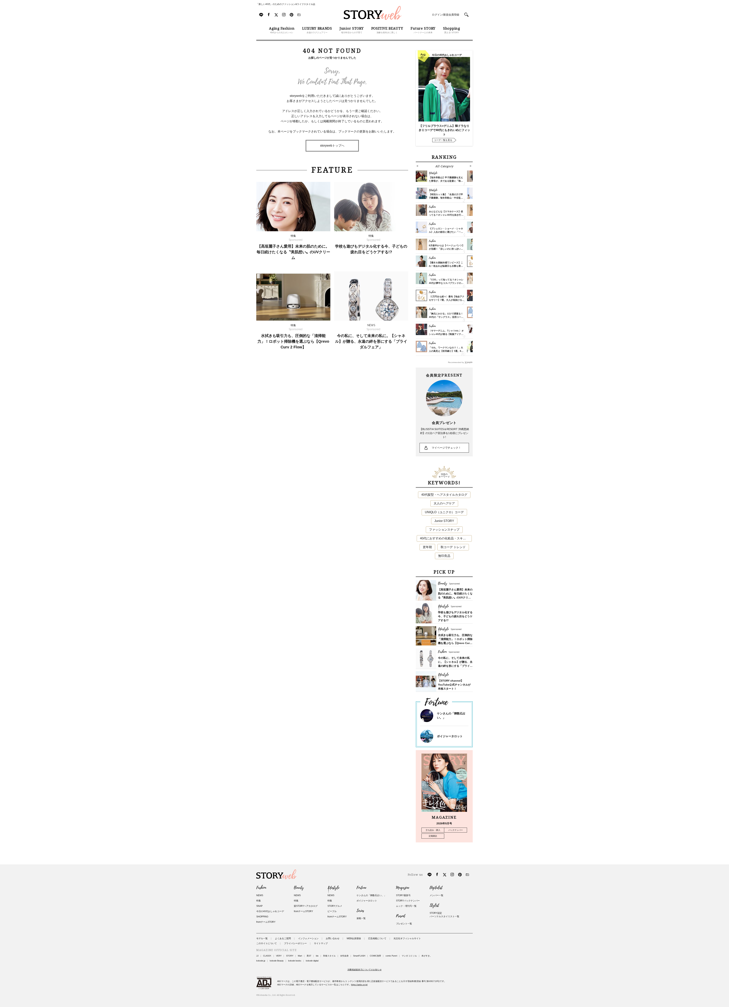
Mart (300, 956)
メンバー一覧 (436, 895)
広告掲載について (377, 938)
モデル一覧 (262, 938)
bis (317, 956)
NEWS (259, 895)
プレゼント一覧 (404, 923)
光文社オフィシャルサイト (407, 938)
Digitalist (436, 888)
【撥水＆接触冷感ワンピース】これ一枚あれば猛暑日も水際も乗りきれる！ (446, 266)
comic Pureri (391, 956)
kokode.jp (260, 961)
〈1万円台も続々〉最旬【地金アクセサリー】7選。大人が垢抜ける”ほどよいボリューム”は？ (446, 300)
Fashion (261, 888)
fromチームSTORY (265, 922)
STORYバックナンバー (408, 900)
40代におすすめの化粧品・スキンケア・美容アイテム (446, 538)
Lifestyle (333, 888)
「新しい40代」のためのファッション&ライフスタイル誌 (285, 4)
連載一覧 (361, 918)
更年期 (427, 547)
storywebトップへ (332, 145)
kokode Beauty (277, 961)
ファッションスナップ (444, 529)
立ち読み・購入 (433, 830)
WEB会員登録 (354, 938)
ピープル (332, 911)
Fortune (361, 888)
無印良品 (444, 555)
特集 (258, 900)
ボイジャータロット (450, 736)
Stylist (434, 905)
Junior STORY (444, 520)
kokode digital (312, 961)
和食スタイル (329, 956)
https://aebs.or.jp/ (359, 984)
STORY (289, 956)
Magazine (402, 888)
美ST (309, 956)
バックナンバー (455, 830)
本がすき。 (426, 956)
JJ (257, 956)
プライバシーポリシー (295, 943)
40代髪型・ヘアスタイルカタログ (444, 494)
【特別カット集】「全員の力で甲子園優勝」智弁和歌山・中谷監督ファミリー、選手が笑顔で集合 (446, 198)
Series (360, 911)
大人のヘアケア (444, 503)
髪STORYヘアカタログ (306, 906)
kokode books (294, 961)
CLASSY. (267, 956)
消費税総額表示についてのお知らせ (364, 969)
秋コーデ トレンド (453, 547)
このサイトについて (266, 943)
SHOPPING (262, 916)
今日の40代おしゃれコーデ (270, 911)
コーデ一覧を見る (443, 140)
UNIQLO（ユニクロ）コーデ (444, 512)
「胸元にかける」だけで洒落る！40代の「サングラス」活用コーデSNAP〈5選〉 (446, 317)
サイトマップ (321, 943)
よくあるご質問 (283, 938)
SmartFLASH (359, 956)
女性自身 (344, 956)
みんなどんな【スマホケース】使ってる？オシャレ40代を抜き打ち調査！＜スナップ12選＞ (446, 215)
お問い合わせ (332, 938)
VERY (279, 956)
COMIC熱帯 (375, 956)
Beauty (299, 888)
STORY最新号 (403, 895)
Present (400, 916)
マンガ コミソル (409, 956)
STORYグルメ (334, 906)
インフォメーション (308, 938)
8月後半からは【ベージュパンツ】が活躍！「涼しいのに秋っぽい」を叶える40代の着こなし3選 (446, 249)
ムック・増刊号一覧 (406, 906)
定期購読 (433, 836)
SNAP (259, 906)
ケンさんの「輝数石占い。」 (371, 895)
